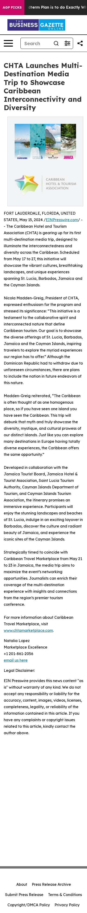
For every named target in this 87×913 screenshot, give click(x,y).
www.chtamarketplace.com (28, 630)
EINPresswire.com (62, 219)
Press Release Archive (51, 884)
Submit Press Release (24, 894)
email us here (16, 660)
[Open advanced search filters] (67, 43)
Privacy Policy (67, 905)
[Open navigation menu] (8, 43)
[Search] (56, 43)
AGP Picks (12, 7)
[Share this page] (80, 43)
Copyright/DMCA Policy (28, 905)
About (21, 884)
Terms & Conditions (65, 894)
